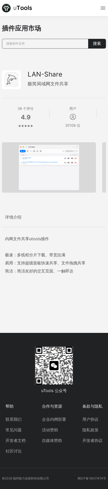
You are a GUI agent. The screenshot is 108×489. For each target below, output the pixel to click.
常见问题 (14, 429)
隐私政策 (90, 429)
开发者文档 (16, 440)
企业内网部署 (54, 419)
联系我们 (14, 419)
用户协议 (90, 419)
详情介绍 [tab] (13, 217)
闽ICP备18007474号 (92, 478)
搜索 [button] (97, 43)
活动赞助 (50, 429)
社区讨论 (14, 450)
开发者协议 (92, 440)
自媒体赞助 (52, 440)
